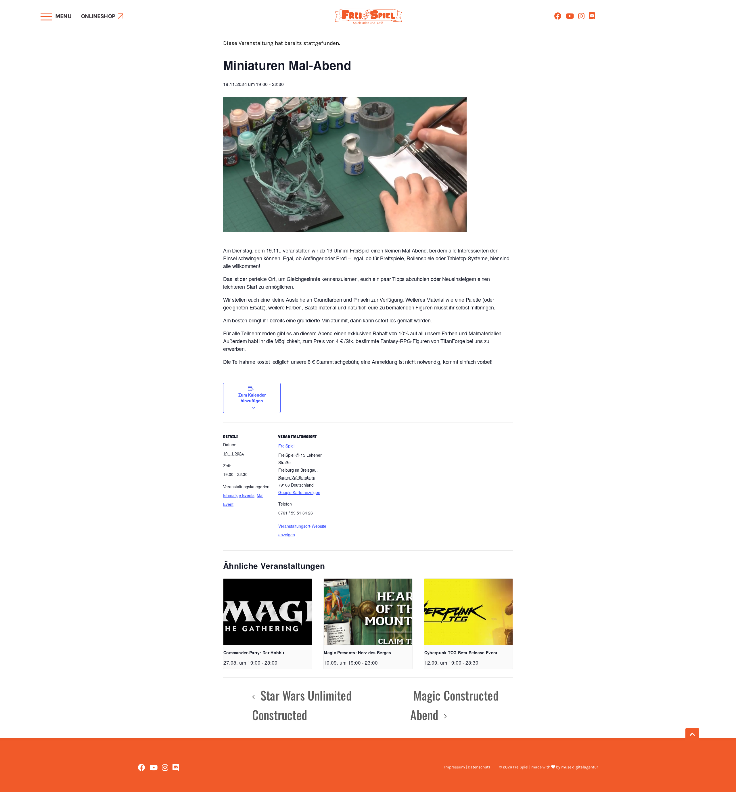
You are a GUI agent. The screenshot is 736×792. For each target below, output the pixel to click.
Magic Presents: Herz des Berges (357, 652)
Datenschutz (479, 767)
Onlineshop (98, 16)
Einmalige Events (238, 495)
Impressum (454, 767)
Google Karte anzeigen (299, 492)
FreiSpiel (286, 446)
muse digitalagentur (579, 767)
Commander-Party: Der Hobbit (253, 652)
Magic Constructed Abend (454, 704)
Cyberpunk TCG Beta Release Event (461, 652)
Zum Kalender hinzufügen (252, 397)
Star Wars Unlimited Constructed (302, 704)
